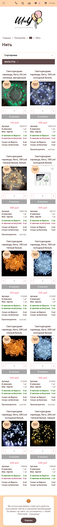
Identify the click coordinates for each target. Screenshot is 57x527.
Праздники (19, 38)
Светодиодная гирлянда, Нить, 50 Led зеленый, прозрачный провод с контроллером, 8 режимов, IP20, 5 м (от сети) (14, 75)
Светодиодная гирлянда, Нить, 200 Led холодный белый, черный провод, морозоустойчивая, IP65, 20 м (14, 415)
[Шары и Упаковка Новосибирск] (28, 19)
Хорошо (29, 520)
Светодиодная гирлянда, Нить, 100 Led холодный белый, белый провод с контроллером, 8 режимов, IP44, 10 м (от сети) (42, 75)
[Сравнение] (29, 3)
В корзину (14, 116)
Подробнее (34, 514)
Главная (7, 38)
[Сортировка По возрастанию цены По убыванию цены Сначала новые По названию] (28, 55)
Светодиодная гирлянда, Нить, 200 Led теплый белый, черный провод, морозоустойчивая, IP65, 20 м (42, 415)
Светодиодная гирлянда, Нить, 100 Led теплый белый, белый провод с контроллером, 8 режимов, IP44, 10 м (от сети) (14, 160)
